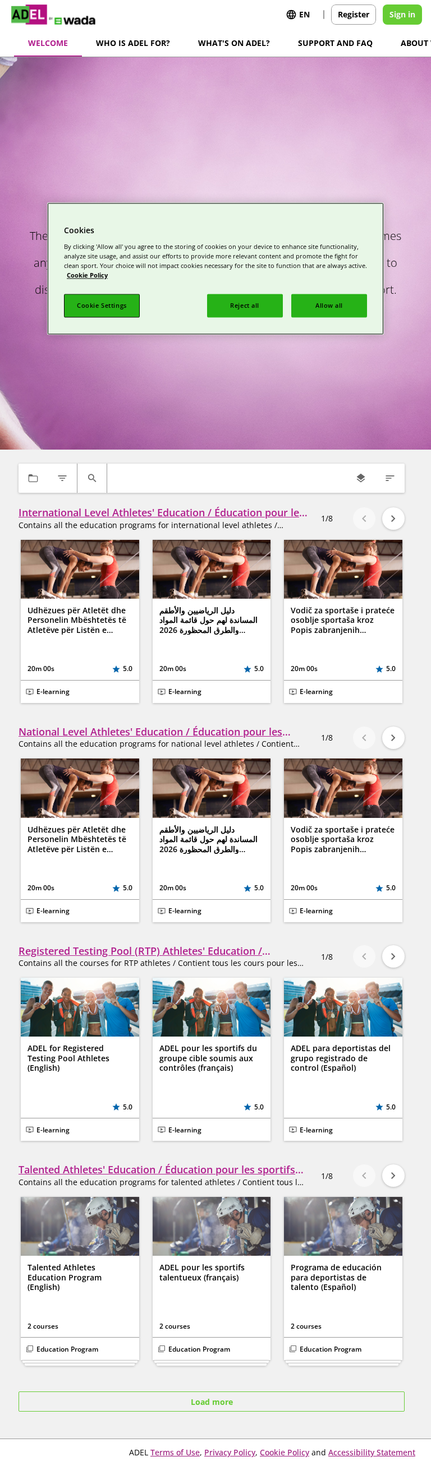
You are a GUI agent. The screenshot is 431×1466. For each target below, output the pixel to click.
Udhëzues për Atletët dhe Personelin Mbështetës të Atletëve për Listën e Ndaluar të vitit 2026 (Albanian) (76, 620)
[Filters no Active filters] (62, 478)
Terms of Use (175, 1452)
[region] (215, 269)
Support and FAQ (335, 43)
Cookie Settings (102, 305)
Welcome (48, 43)
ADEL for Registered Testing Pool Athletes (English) (68, 1058)
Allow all (329, 305)
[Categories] (33, 478)
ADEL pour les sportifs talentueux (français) (202, 1272)
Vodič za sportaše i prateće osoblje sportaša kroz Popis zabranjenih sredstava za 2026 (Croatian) (343, 620)
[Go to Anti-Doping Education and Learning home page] (61, 14)
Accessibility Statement (371, 1452)
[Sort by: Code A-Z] (390, 478)
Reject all (244, 305)
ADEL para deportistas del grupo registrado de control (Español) (341, 1058)
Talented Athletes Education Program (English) (64, 1277)
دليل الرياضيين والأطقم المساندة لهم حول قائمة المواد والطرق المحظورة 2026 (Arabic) (208, 620)
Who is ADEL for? (133, 43)
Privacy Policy (229, 1452)
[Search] (92, 478)
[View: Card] (361, 478)
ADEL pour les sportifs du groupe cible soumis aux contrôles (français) (208, 1058)
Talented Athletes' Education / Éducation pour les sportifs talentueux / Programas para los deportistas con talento (157, 1169)
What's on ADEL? (234, 43)
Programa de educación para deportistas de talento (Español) (336, 1277)
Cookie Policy (284, 1452)
